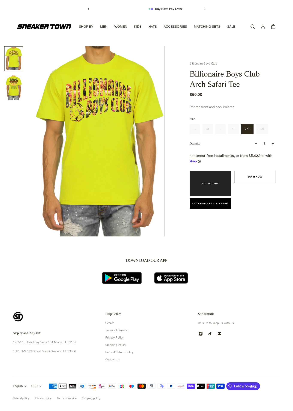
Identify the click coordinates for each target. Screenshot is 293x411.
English (18, 386)
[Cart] (273, 26)
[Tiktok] (210, 333)
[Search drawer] (253, 26)
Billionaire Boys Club (203, 64)
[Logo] (44, 26)
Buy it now (255, 176)
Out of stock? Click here (210, 203)
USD (34, 386)
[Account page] (263, 26)
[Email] (219, 333)
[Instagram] (200, 333)
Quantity (195, 143)
